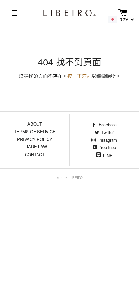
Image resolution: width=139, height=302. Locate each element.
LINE (107, 155)
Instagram (107, 140)
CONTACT (35, 154)
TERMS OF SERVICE (35, 131)
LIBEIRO (76, 177)
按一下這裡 (79, 76)
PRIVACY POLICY (34, 139)
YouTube (107, 147)
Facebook (107, 125)
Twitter (107, 132)
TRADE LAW (35, 147)
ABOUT (34, 124)
